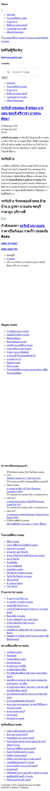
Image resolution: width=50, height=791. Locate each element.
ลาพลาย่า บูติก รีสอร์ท (17, 552)
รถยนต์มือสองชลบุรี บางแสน (20, 762)
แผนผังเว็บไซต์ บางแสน (18, 335)
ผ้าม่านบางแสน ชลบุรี (17, 734)
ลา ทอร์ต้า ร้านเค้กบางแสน (20, 602)
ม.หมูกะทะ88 (13, 626)
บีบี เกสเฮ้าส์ (12, 580)
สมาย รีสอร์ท (13, 559)
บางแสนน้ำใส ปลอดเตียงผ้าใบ (21, 355)
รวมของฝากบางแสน (17, 28)
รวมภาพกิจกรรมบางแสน (19, 348)
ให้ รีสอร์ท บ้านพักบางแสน (19, 573)
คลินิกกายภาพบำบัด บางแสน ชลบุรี (24, 759)
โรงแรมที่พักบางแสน (17, 18)
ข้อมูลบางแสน (14, 362)
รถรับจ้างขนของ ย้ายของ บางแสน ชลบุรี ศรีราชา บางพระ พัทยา (22, 113)
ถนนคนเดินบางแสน (16, 659)
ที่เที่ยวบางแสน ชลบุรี (17, 25)
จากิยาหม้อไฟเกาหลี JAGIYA (21, 623)
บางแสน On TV (14, 359)
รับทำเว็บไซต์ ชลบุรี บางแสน (20, 752)
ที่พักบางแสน (13, 541)
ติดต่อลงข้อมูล (14, 338)
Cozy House (12, 586)
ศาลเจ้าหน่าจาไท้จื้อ (16, 666)
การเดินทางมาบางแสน (18, 331)
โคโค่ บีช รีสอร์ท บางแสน (19, 576)
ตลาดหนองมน (14, 662)
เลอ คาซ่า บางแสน (16, 548)
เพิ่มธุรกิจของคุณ (15, 32)
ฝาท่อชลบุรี (12, 769)
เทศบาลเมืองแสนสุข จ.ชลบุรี (20, 731)
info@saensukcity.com (11, 57)
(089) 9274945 (9, 243)
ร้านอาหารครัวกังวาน (17, 598)
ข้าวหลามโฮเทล (15, 583)
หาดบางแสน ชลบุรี (16, 711)
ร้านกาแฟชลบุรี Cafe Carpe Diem (22, 619)
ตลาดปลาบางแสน (15, 718)
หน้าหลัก (11, 15)
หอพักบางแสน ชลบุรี (17, 755)
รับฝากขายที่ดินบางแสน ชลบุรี (21, 748)
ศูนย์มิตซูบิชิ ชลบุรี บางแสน (20, 776)
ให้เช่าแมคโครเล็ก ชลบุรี (19, 780)
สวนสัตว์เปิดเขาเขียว (17, 669)
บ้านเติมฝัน (12, 562)
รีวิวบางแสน (12, 366)
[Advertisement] (25, 295)
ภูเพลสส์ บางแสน (15, 569)
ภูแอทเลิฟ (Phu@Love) (17, 605)
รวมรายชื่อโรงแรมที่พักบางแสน (22, 545)
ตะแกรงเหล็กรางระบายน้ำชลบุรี (22, 766)
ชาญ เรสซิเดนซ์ (14, 566)
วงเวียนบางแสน (14, 652)
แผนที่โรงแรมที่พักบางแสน (20, 345)
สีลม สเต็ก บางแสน (16, 616)
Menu (4, 78)
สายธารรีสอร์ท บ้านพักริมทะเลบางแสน (26, 555)
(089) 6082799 (9, 249)
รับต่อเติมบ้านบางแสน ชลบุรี (20, 738)
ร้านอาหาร (12, 21)
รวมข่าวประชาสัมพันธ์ (18, 352)
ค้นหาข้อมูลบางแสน (16, 342)
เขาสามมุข (12, 715)
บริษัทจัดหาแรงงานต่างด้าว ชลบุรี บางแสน (27, 773)
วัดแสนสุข (12, 655)
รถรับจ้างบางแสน (32, 226)
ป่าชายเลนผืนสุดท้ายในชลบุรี (21, 701)
